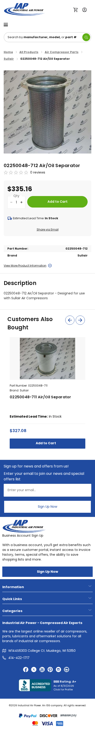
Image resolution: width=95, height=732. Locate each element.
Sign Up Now (47, 506)
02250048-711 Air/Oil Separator (40, 397)
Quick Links (12, 599)
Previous (69, 320)
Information (13, 587)
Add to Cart (46, 443)
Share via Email (48, 229)
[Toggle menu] (6, 24)
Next (80, 320)
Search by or (42, 37)
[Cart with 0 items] (76, 9)
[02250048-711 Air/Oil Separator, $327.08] (47, 358)
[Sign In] (83, 9)
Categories (12, 611)
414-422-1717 (19, 657)
